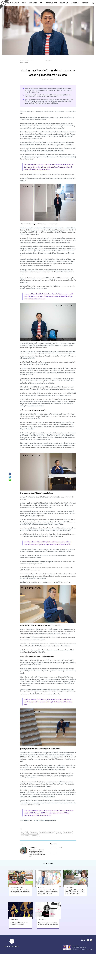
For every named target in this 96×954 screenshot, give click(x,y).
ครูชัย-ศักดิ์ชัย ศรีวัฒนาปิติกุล (47, 832)
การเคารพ (59, 832)
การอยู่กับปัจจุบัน (68, 832)
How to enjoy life (24, 62)
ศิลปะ (22, 832)
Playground (64, 3)
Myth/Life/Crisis (14, 919)
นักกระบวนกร (34, 832)
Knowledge (33, 3)
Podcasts (85, 3)
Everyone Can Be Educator (16, 887)
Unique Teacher (41, 919)
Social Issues (75, 3)
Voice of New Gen (51, 3)
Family (24, 3)
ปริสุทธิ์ (53, 79)
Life (41, 3)
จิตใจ (27, 832)
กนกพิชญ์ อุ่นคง (46, 79)
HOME (83, 940)
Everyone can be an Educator (27, 60)
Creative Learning (13, 3)
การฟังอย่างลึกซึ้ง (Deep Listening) (29, 835)
